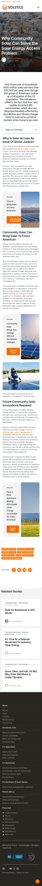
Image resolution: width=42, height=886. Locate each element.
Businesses (17, 1)
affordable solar (9, 549)
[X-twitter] (7, 868)
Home (6, 31)
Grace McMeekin (16, 621)
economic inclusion (25, 552)
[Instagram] (14, 868)
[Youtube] (10, 868)
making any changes (17, 293)
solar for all (28, 555)
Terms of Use (22, 873)
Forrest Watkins (16, 59)
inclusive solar (8, 555)
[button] (36, 130)
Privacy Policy (8, 873)
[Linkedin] (17, 868)
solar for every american (11, 558)
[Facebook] (3, 868)
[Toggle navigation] (38, 7)
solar (18, 555)
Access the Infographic (15, 220)
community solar (13, 251)
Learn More (13, 529)
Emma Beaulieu (16, 653)
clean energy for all (25, 549)
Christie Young (16, 686)
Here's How (13, 351)
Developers (5, 1)
